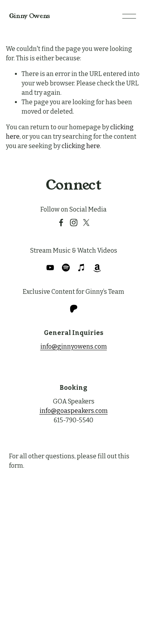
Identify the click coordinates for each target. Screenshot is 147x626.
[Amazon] (97, 267)
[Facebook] (61, 222)
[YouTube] (50, 267)
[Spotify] (66, 267)
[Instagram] (74, 222)
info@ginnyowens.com (73, 346)
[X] (86, 222)
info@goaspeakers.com (74, 410)
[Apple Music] (81, 267)
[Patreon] (74, 309)
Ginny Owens (29, 15)
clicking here (81, 146)
